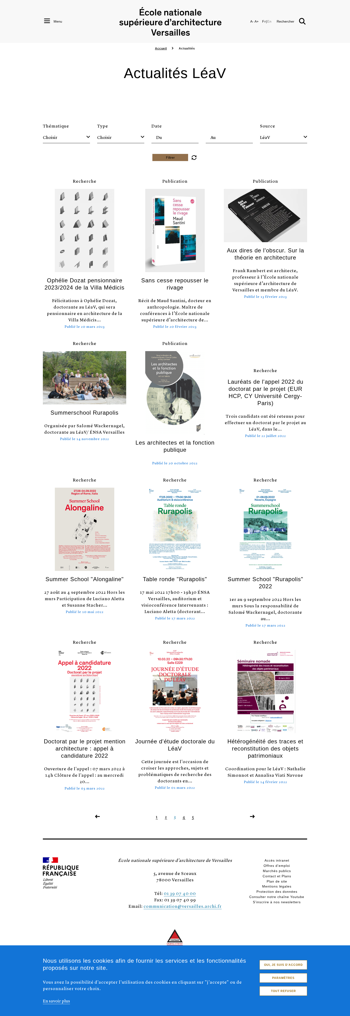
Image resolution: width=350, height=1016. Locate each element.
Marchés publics (277, 871)
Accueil (161, 48)
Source (267, 126)
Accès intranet (277, 860)
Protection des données (276, 891)
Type (102, 126)
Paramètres (283, 978)
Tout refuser (283, 991)
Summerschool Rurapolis (84, 412)
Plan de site (277, 881)
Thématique (56, 126)
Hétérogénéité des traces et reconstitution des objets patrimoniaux (265, 748)
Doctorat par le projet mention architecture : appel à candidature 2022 (84, 748)
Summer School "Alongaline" (84, 579)
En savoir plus (56, 1001)
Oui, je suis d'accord (283, 965)
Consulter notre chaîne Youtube (276, 897)
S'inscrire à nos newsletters (277, 902)
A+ (257, 21)
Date (156, 126)
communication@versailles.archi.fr (183, 906)
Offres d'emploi (277, 866)
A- (252, 21)
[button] (194, 157)
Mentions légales (276, 886)
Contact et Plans (277, 876)
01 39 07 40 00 (180, 893)
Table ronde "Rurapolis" (175, 579)
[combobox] (66, 137)
